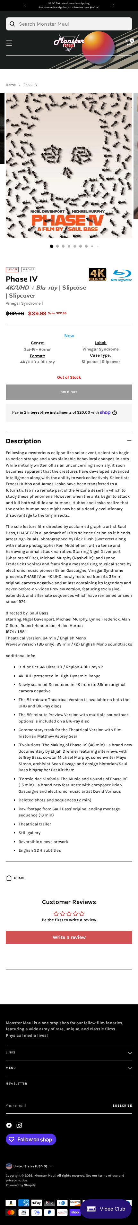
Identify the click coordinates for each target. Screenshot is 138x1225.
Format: (37, 355)
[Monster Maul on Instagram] (20, 1126)
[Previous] (25, 5)
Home (11, 84)
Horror (45, 349)
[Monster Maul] (69, 43)
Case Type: (100, 355)
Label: (101, 342)
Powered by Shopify (21, 1185)
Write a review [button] (69, 937)
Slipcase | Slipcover (101, 361)
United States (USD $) (30, 1166)
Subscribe (122, 1106)
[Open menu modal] (9, 43)
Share (19, 878)
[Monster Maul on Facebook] (9, 1126)
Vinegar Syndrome (23, 303)
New (69, 336)
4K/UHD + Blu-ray (31, 287)
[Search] (12, 24)
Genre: (37, 343)
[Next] (113, 5)
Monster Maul (45, 1176)
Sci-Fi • (31, 349)
